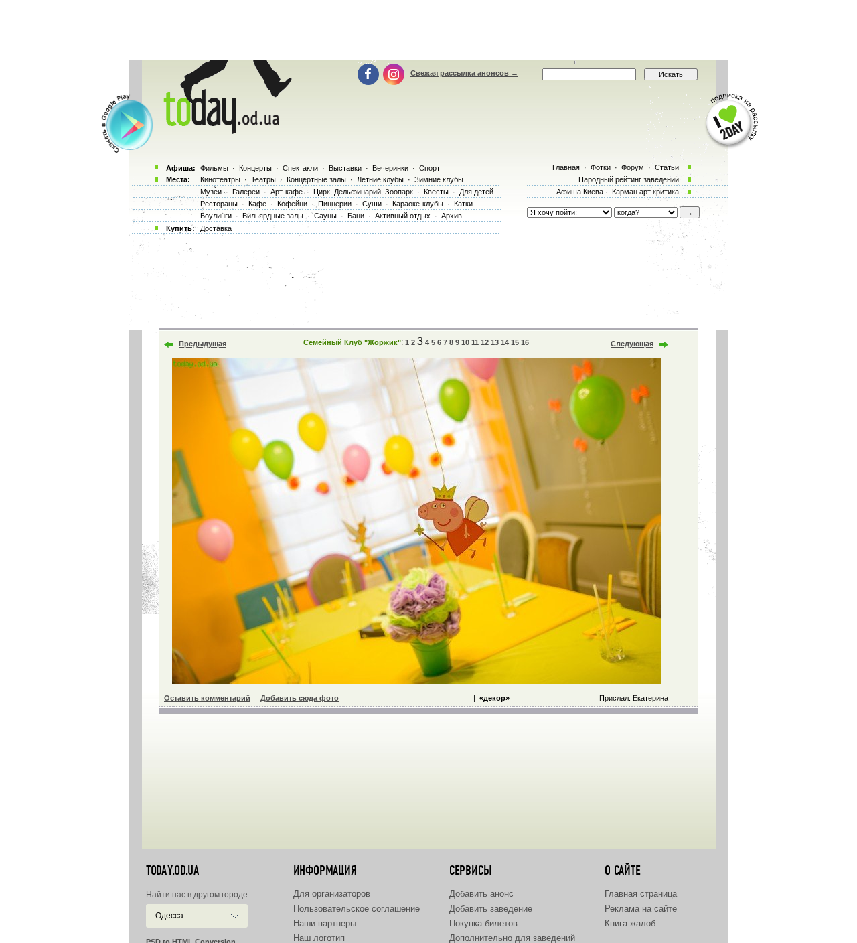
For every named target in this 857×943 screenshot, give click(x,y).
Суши (372, 204)
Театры (263, 179)
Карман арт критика (645, 192)
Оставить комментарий (207, 698)
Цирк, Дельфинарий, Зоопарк (363, 192)
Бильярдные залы (272, 216)
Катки (463, 204)
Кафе (257, 204)
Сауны (325, 216)
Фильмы (214, 168)
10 (465, 342)
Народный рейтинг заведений (628, 179)
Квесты (436, 192)
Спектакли (300, 168)
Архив (451, 216)
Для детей (476, 192)
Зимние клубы (438, 179)
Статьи (667, 167)
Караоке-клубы (417, 204)
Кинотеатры (220, 179)
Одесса (169, 915)
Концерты (255, 168)
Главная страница (641, 894)
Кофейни (292, 204)
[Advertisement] (428, 30)
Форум (632, 167)
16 (525, 342)
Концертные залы (316, 179)
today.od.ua (172, 870)
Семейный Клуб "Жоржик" (352, 342)
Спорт (429, 168)
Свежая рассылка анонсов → (464, 73)
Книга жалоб (630, 923)
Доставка (216, 228)
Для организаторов (331, 894)
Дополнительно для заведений (512, 938)
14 (505, 342)
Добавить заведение (490, 908)
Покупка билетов (483, 923)
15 (515, 342)
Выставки (345, 168)
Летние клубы (380, 179)
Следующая (632, 344)
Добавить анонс (481, 894)
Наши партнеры (324, 923)
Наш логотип (319, 938)
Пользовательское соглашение (356, 908)
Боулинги (216, 216)
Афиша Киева (579, 192)
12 (485, 342)
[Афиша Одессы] (225, 131)
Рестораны (219, 204)
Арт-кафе (286, 192)
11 (475, 342)
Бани (355, 216)
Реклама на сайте (641, 908)
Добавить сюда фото (299, 698)
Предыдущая (202, 344)
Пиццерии (335, 204)
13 (495, 342)
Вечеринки (390, 168)
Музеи (211, 192)
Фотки (601, 167)
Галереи (246, 192)
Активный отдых (403, 216)
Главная (566, 167)
